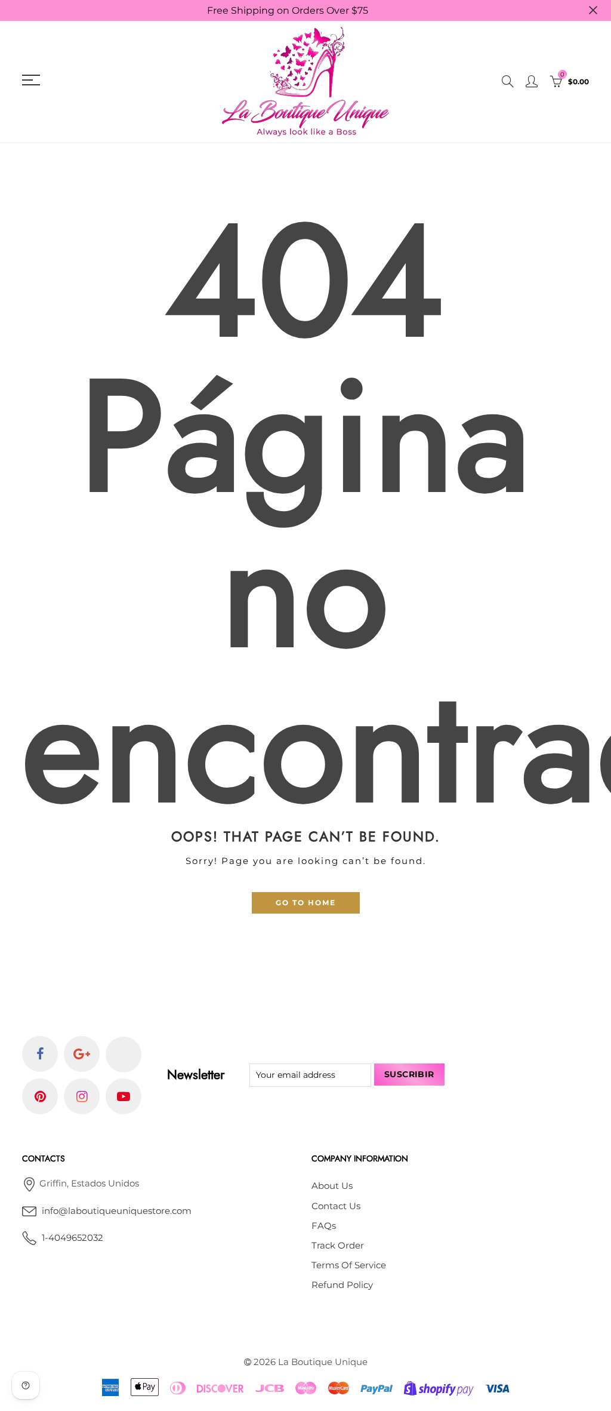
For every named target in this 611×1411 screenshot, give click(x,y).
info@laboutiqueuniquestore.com (117, 1211)
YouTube (123, 1096)
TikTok (123, 1054)
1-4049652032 (72, 1237)
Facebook (40, 1054)
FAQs (323, 1226)
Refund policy (342, 1285)
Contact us (335, 1206)
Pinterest (40, 1096)
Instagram (82, 1096)
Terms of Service (348, 1265)
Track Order (337, 1245)
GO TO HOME (306, 902)
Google (82, 1054)
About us (332, 1186)
